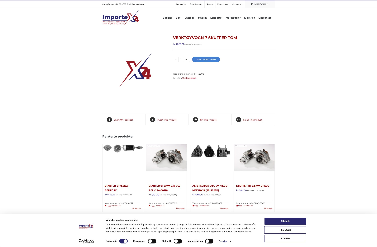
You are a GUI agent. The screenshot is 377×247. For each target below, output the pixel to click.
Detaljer (223, 241)
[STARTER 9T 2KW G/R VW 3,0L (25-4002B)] (166, 162)
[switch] (152, 241)
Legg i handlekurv (206, 59)
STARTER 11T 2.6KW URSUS (252, 186)
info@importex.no (136, 4)
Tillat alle (285, 221)
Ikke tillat (285, 238)
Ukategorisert (189, 78)
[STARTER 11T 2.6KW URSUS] (254, 162)
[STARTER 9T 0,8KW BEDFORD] (122, 162)
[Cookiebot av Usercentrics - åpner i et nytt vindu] (86, 241)
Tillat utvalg (285, 230)
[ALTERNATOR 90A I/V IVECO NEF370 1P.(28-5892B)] (210, 162)
